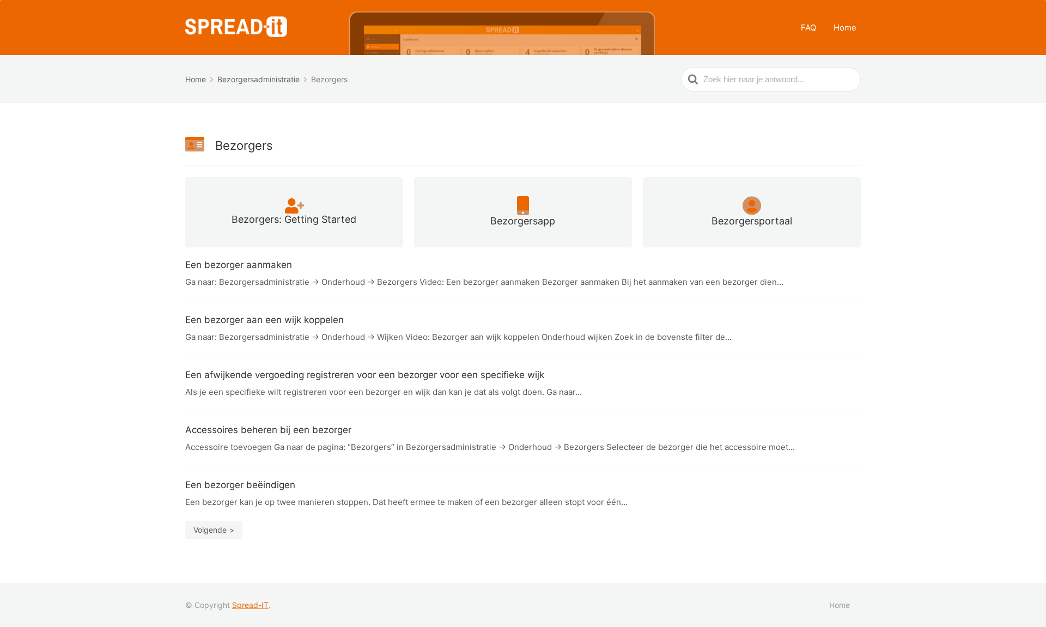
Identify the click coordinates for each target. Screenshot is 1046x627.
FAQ (808, 27)
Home (845, 27)
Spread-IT (250, 605)
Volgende (210, 529)
